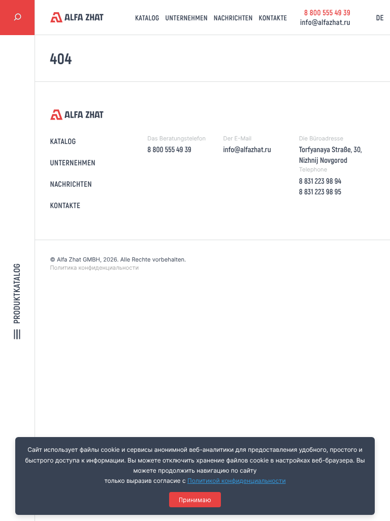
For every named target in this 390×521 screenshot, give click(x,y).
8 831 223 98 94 (320, 180)
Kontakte (273, 17)
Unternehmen (187, 17)
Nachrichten (233, 17)
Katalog (147, 17)
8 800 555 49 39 (327, 12)
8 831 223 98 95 (320, 191)
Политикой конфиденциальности (236, 480)
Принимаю (195, 500)
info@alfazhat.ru (325, 21)
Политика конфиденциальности (94, 267)
